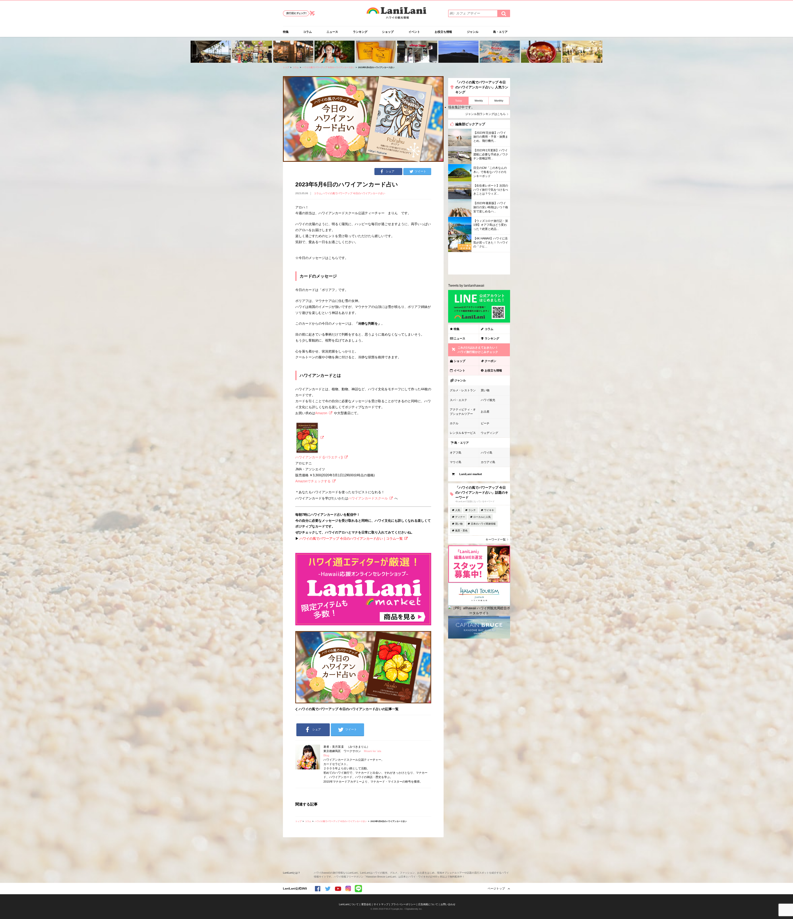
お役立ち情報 (443, 31)
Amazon (321, 413)
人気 (457, 510)
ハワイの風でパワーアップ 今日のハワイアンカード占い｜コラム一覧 (351, 538)
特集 (286, 31)
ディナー (460, 517)
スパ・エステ (458, 400)
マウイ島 (455, 462)
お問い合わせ (447, 904)
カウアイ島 (488, 462)
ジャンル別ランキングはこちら (485, 114)
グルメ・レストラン (463, 390)
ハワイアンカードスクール (368, 498)
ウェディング (489, 432)
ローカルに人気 (482, 517)
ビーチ (485, 423)
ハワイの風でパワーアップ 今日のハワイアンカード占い (328, 67)
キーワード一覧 (496, 539)
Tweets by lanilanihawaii (466, 285)
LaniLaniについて (349, 904)
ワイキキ (489, 510)
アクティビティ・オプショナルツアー (463, 411)
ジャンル (472, 31)
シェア (390, 171)
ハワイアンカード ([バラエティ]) (319, 457)
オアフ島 (455, 452)
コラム (307, 31)
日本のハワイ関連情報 (483, 523)
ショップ (388, 31)
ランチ (472, 510)
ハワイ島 (486, 452)
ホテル (454, 423)
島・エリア (500, 31)
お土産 (485, 411)
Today (458, 100)
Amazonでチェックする (313, 481)
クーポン (490, 361)
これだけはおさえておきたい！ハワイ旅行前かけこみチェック (478, 350)
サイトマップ (381, 904)
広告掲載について (428, 904)
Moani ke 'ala (372, 751)
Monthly (498, 100)
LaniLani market (470, 474)
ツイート (420, 171)
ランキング (360, 31)
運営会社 (366, 904)
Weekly (479, 100)
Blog (326, 755)
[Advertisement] (479, 263)
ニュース (332, 31)
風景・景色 (461, 530)
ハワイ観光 (488, 400)
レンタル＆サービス (463, 432)
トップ (286, 67)
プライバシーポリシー (403, 904)
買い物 (485, 390)
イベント (414, 31)
